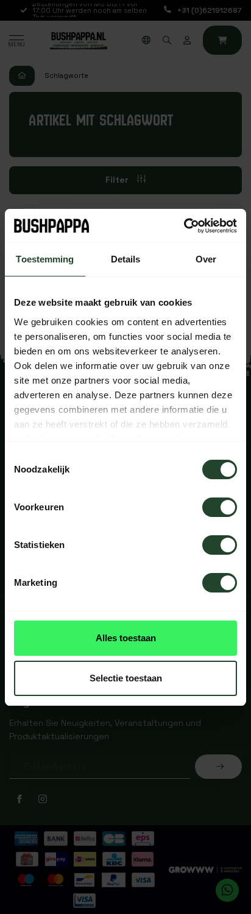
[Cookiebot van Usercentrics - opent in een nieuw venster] (183, 226)
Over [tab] (206, 259)
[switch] (219, 507)
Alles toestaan (126, 638)
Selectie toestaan (126, 678)
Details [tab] (126, 259)
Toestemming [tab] (45, 259)
